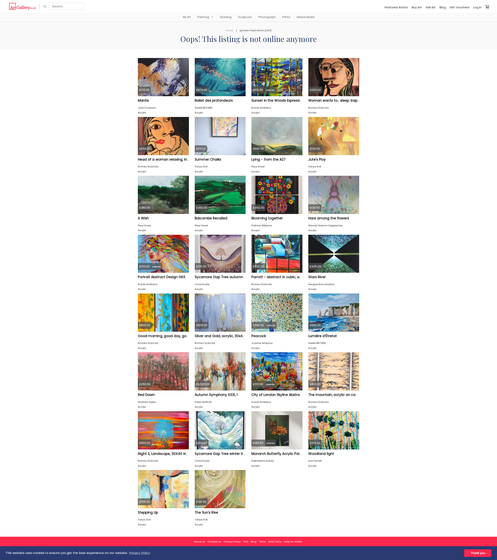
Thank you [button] (478, 553)
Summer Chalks (208, 159)
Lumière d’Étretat (322, 336)
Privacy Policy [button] (139, 553)
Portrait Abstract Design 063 (161, 277)
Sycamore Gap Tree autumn (219, 277)
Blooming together (267, 218)
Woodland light (321, 453)
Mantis (143, 100)
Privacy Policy (232, 542)
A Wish (143, 218)
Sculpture (245, 17)
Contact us (214, 542)
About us (199, 542)
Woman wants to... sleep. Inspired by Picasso (345, 100)
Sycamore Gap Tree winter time (221, 453)
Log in (477, 7)
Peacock (258, 336)
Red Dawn (146, 394)
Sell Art (431, 7)
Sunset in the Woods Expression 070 (281, 100)
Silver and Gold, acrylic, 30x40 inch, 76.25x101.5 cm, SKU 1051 (243, 336)
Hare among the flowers (328, 218)
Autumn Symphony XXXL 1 (216, 394)
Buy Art (417, 7)
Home (229, 30)
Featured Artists (396, 7)
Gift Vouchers (459, 7)
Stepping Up (148, 512)
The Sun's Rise (206, 512)
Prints (286, 17)
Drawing (225, 17)
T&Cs (262, 542)
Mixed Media (306, 17)
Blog (443, 7)
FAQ (245, 542)
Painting (204, 17)
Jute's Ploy (317, 159)
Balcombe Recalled (211, 218)
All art (187, 17)
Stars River (317, 277)
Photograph (267, 17)
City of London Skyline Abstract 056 (280, 394)
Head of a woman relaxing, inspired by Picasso (177, 159)
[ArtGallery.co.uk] (22, 6)
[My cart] (487, 6)
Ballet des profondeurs (214, 100)
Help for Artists (293, 542)
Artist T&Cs (275, 542)
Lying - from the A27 (268, 159)
